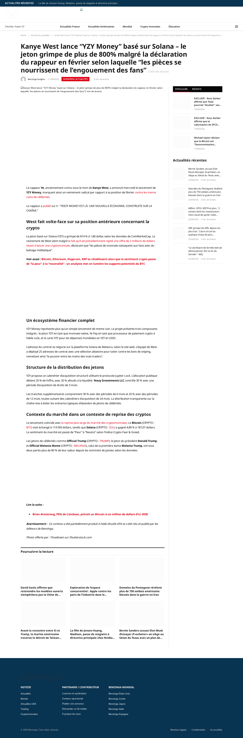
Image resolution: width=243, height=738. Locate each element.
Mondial (127, 26)
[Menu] (236, 26)
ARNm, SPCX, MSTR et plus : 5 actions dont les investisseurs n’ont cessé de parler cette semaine (204, 211)
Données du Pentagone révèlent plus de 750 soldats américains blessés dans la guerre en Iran (140, 591)
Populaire (181, 89)
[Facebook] (9, 196)
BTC (28, 427)
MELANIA (80, 446)
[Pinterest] (9, 221)
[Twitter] (9, 204)
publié (47, 206)
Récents (196, 89)
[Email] (9, 230)
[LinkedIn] (9, 213)
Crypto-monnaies (150, 26)
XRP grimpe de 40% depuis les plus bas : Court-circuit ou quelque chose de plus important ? (204, 231)
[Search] (233, 26)
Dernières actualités (75, 79)
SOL (111, 427)
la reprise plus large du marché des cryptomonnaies (94, 423)
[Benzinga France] (121, 14)
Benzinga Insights (36, 79)
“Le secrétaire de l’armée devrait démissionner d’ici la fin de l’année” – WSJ (205, 251)
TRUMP (104, 441)
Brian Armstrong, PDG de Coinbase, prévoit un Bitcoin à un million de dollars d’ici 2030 (90, 514)
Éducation (174, 26)
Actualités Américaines (101, 26)
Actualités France (70, 26)
